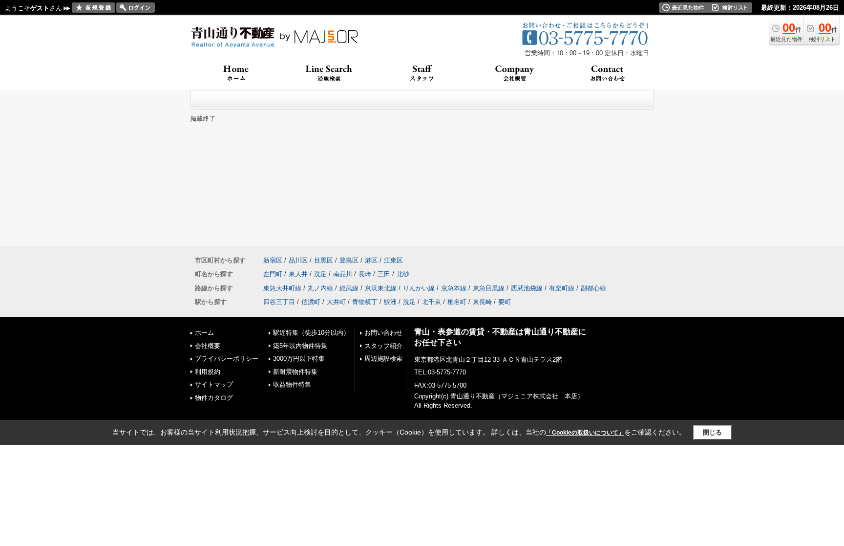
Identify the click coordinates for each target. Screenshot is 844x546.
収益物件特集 (292, 384)
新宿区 (272, 260)
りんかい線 (419, 288)
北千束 (431, 302)
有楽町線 (561, 288)
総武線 (349, 288)
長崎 (365, 274)
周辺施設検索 (383, 358)
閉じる (712, 432)
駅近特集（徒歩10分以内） (311, 332)
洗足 (320, 274)
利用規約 (207, 371)
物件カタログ (214, 397)
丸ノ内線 (320, 288)
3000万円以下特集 (299, 358)
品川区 (298, 260)
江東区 (393, 260)
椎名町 (456, 302)
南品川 (342, 274)
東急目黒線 (489, 288)
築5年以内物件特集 (300, 345)
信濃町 (310, 302)
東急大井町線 (282, 288)
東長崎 (482, 302)
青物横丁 (365, 302)
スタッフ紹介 (383, 345)
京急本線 (453, 288)
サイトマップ (214, 384)
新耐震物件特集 (295, 371)
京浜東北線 (381, 288)
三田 (384, 274)
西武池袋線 (527, 288)
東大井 (298, 274)
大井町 (336, 302)
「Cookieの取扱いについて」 (585, 432)
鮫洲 (390, 302)
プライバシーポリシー (226, 358)
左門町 (272, 274)
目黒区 (323, 260)
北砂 (403, 274)
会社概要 (207, 345)
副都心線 (593, 288)
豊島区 (349, 260)
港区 (371, 260)
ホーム (204, 332)
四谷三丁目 (279, 302)
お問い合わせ (383, 332)
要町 (504, 302)
